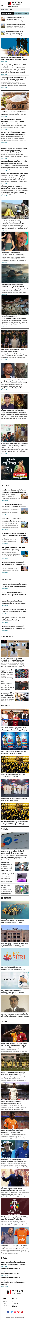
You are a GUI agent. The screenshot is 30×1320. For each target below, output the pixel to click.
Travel (4, 829)
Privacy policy (5, 1302)
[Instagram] (15, 1312)
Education (6, 898)
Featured (5, 486)
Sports (4, 1021)
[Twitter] (12, 1312)
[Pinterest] (22, 1312)
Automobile (7, 637)
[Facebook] (8, 1312)
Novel (4, 1258)
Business (5, 706)
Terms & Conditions (15, 1302)
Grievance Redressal (14, 1305)
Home (4, 1298)
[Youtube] (18, 1312)
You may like (6, 580)
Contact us (6, 1305)
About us (14, 1298)
